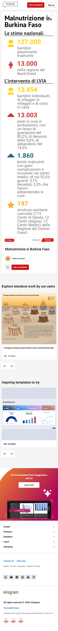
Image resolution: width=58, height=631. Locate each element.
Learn (6, 541)
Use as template (36, 5)
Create (6, 526)
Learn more (29, 485)
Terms (6, 608)
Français (37, 566)
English (6, 566)
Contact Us (8, 561)
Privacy (15, 608)
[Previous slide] (5, 366)
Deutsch (13, 566)
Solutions (7, 536)
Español (29, 566)
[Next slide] (11, 366)
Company (8, 546)
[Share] (7, 267)
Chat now (21, 561)
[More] (52, 15)
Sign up (51, 5)
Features (7, 531)
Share (10, 240)
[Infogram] (10, 5)
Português (21, 566)
